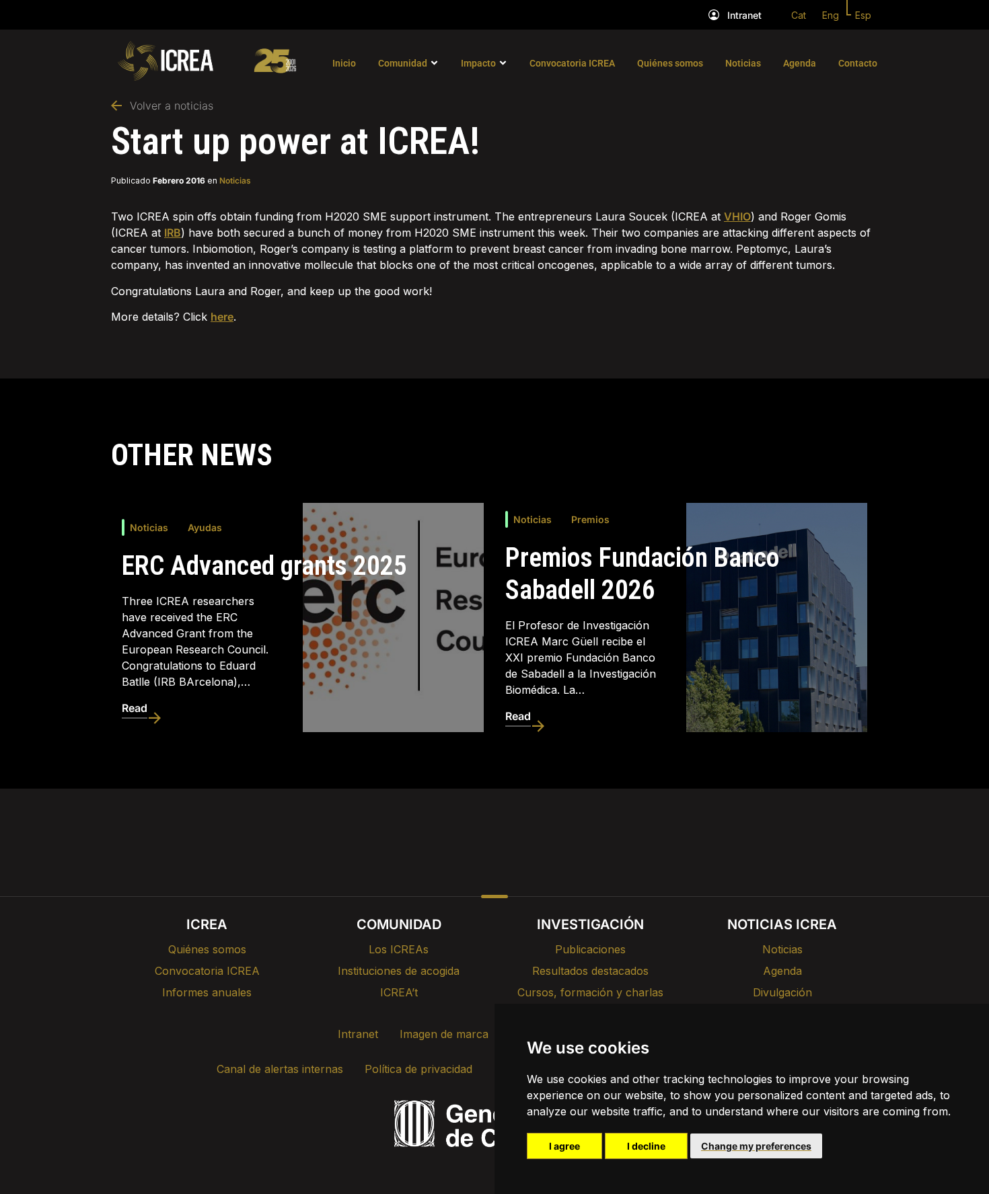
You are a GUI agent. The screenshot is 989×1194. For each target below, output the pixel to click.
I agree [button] (564, 1146)
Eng (830, 15)
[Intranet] (713, 14)
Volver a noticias (171, 105)
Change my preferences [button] (756, 1146)
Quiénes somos (670, 63)
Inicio (344, 63)
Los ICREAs (399, 949)
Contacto (857, 63)
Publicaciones (590, 949)
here (222, 316)
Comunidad (402, 63)
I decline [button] (646, 1146)
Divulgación (782, 992)
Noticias (743, 63)
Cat (798, 15)
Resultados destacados (590, 971)
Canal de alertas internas (280, 1069)
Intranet (744, 15)
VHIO (737, 216)
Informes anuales (207, 992)
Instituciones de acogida (399, 971)
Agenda (799, 63)
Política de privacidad (418, 1069)
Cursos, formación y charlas (590, 992)
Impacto (478, 63)
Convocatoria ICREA (572, 63)
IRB (172, 232)
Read (134, 708)
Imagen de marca (444, 1034)
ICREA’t (399, 992)
